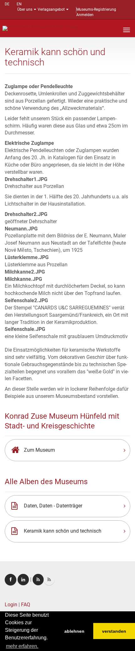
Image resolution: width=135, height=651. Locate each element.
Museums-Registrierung (96, 9)
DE (7, 4)
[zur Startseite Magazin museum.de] (40, 28)
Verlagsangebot (51, 9)
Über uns (24, 9)
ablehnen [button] (74, 631)
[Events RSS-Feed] (38, 579)
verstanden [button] (114, 631)
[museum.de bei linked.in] (23, 579)
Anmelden (85, 15)
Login (11, 605)
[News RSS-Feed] (49, 579)
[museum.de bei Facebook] (10, 580)
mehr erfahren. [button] (22, 646)
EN (19, 4)
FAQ (25, 605)
